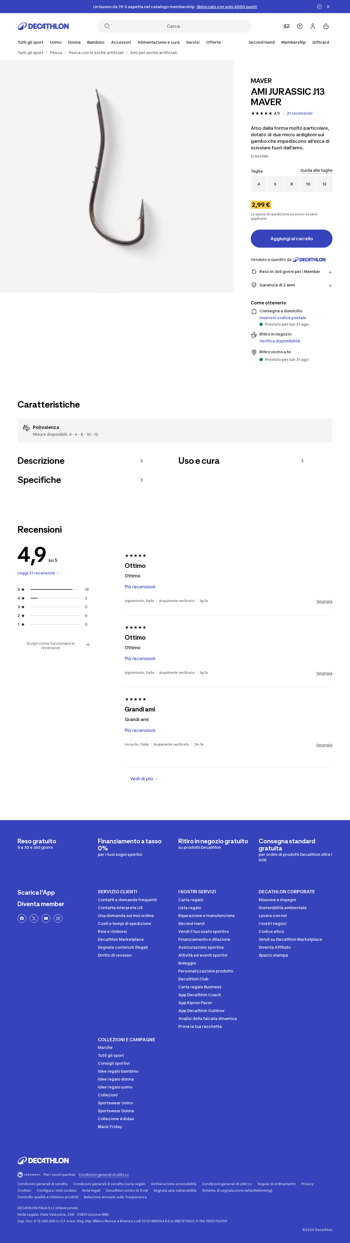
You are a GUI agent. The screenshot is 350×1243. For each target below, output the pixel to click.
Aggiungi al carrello (291, 238)
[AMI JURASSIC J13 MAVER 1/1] (116, 176)
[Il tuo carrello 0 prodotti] (325, 26)
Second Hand (262, 42)
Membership (293, 42)
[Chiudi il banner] (328, 6)
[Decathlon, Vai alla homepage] (43, 26)
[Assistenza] (299, 26)
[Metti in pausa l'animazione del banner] (319, 6)
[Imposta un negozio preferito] (286, 26)
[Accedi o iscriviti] (312, 26)
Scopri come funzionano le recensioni (51, 645)
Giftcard (320, 42)
